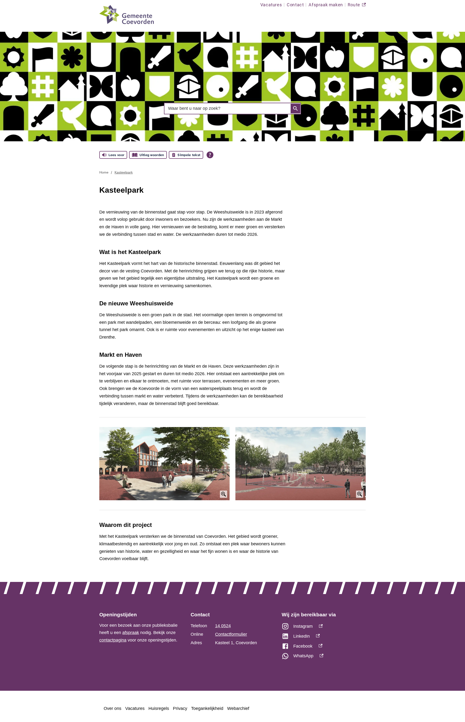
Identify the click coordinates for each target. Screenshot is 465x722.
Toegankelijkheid (207, 708)
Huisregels (158, 708)
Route (357, 6)
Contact (295, 4)
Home (103, 172)
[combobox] (232, 108)
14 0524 (223, 625)
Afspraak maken (326, 4)
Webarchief (238, 708)
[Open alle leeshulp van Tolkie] (210, 154)
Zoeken (295, 108)
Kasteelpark (124, 172)
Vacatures (271, 4)
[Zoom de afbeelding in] (164, 463)
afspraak (130, 632)
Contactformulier (231, 634)
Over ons (112, 708)
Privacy (180, 708)
